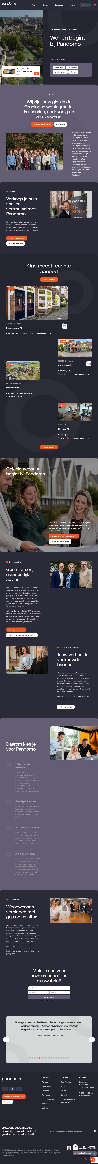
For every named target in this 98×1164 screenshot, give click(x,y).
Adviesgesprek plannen (17, 238)
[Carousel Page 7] (39, 1058)
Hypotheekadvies (48, 1099)
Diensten (46, 5)
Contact (85, 5)
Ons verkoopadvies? (16, 243)
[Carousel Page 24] (68, 1058)
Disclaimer (49, 1150)
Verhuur (45, 1108)
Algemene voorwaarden (26, 1150)
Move (63, 1086)
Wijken (63, 1090)
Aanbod (34, 5)
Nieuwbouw (59, 5)
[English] (95, 5)
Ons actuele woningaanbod (13, 1096)
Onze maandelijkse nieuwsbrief (68, 1100)
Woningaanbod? (59, 67)
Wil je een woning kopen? (42, 124)
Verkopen (45, 1090)
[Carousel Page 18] (58, 1058)
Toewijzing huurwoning (10, 1153)
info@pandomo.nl (86, 1096)
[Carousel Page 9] (43, 1058)
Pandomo (12, 1150)
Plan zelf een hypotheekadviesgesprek (22, 635)
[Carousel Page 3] (32, 1058)
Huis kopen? (73, 72)
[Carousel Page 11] (46, 1058)
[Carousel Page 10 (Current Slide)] (44, 1058)
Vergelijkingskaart (8, 1155)
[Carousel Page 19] (60, 1058)
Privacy (57, 1150)
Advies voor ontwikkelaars (60, 541)
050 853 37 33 (87, 1093)
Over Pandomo (66, 1082)
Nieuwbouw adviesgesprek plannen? (64, 536)
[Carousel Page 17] (56, 1058)
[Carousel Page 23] (67, 1058)
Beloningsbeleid (55, 1153)
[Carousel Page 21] (63, 1058)
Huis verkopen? (72, 67)
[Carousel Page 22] (65, 1058)
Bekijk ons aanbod (49, 447)
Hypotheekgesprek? (60, 72)
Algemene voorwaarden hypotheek (34, 1153)
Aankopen (46, 1095)
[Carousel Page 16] (55, 1058)
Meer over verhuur (66, 707)
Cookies (40, 1150)
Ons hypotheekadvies (16, 630)
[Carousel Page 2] (31, 1058)
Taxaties (45, 1104)
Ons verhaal (60, 124)
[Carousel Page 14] (51, 1058)
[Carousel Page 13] (50, 1058)
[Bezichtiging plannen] (65, 326)
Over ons (71, 5)
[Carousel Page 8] (41, 1058)
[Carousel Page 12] (48, 1058)
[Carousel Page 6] (37, 1058)
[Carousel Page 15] (53, 1058)
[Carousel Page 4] (34, 1058)
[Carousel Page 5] (36, 1058)
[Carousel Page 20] (62, 1058)
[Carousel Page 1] (29, 1058)
